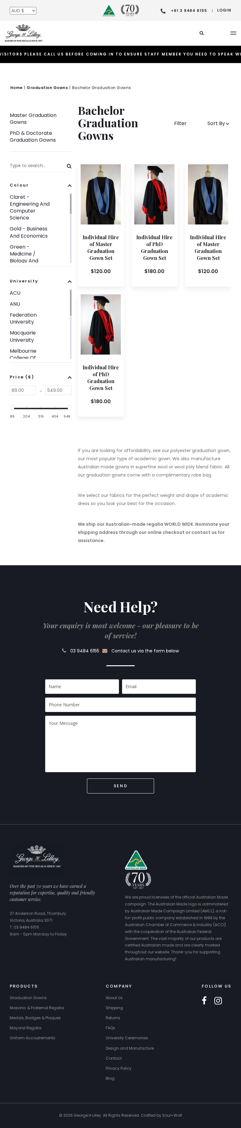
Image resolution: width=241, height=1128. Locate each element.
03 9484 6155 (84, 651)
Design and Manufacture (130, 1048)
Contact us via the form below (145, 651)
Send (120, 786)
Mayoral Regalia (25, 1027)
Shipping (114, 1007)
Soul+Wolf (172, 1115)
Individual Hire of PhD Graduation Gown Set (154, 247)
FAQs (110, 1027)
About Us (114, 997)
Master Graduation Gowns (33, 119)
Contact (114, 1058)
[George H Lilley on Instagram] (218, 1001)
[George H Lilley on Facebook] (204, 1001)
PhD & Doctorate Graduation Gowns (33, 137)
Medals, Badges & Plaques (35, 1017)
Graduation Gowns (28, 997)
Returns (113, 1017)
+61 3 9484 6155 (189, 10)
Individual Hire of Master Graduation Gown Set (101, 247)
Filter (181, 123)
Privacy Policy (118, 1068)
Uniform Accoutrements (32, 1038)
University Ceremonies (127, 1038)
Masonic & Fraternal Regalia (37, 1007)
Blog (110, 1078)
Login (224, 10)
